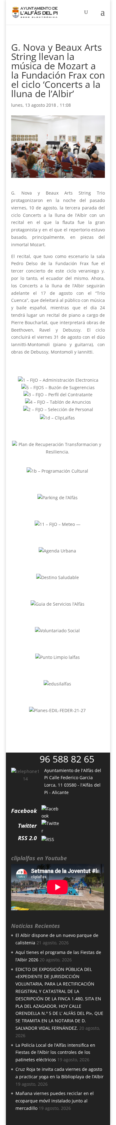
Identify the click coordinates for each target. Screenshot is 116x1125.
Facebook (24, 810)
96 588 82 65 (67, 759)
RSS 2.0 (27, 838)
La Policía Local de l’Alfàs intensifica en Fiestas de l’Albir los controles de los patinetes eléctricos (55, 1052)
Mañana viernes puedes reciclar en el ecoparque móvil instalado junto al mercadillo (54, 1100)
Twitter (27, 825)
